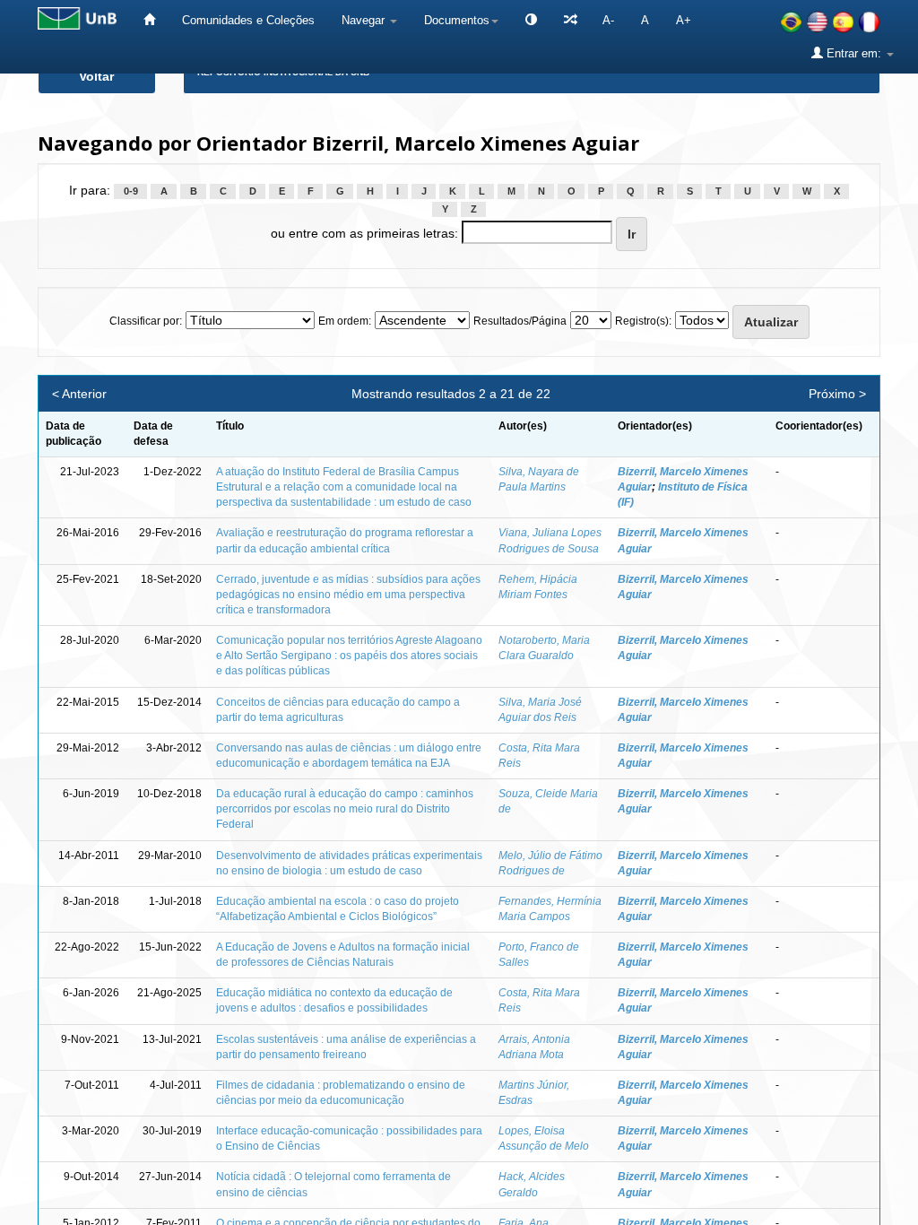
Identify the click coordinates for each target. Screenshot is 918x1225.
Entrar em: (854, 53)
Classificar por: (145, 321)
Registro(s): (643, 321)
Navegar (365, 20)
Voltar (96, 76)
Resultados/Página (520, 321)
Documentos (456, 20)
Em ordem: (344, 321)
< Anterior (79, 394)
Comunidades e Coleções (248, 20)
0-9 (131, 191)
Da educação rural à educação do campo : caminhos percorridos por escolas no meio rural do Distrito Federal (344, 808)
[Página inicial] (149, 20)
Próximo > (837, 394)
